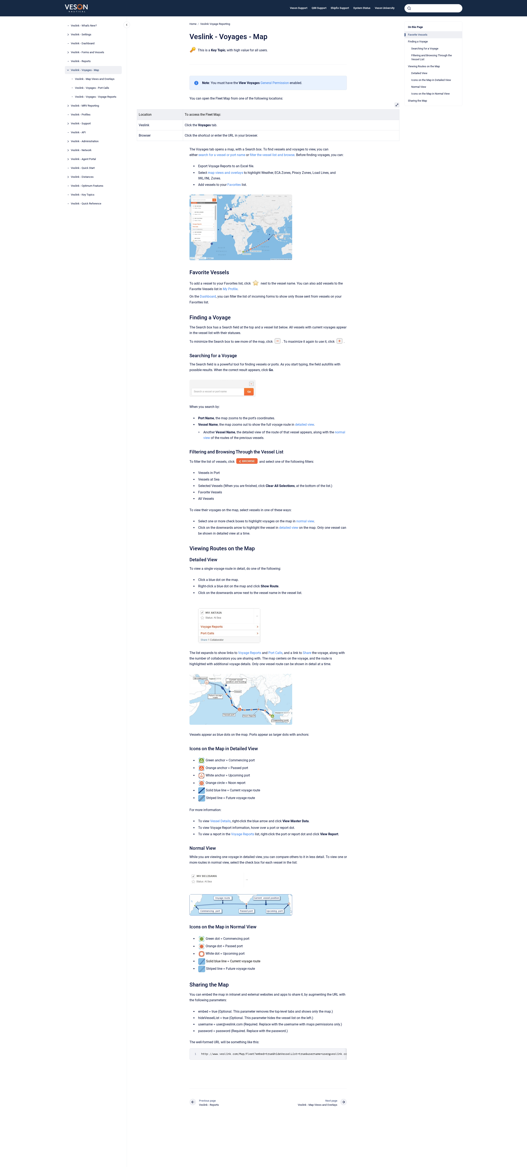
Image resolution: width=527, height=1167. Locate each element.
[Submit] (409, 8)
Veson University (384, 8)
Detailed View (419, 73)
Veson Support (298, 8)
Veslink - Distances (82, 176)
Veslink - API (78, 132)
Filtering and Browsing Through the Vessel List (431, 57)
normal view (305, 521)
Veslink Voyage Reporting (215, 23)
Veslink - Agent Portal (83, 159)
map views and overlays (225, 173)
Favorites (234, 185)
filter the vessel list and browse (272, 155)
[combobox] (433, 8)
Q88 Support (319, 8)
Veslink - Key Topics (82, 194)
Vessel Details (220, 821)
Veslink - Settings (81, 34)
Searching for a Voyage (424, 48)
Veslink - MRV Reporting (85, 105)
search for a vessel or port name (221, 155)
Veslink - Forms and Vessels (87, 52)
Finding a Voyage (418, 41)
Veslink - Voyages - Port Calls (92, 87)
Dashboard (208, 296)
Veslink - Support (81, 123)
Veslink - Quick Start (83, 167)
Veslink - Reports (81, 61)
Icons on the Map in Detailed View (431, 80)
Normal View (418, 86)
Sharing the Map (417, 100)
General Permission (274, 83)
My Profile (230, 289)
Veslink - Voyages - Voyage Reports (95, 96)
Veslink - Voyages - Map (85, 70)
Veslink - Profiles (80, 114)
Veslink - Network (81, 150)
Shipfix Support (340, 8)
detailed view (304, 425)
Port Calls (275, 653)
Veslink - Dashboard (82, 43)
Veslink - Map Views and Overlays (95, 79)
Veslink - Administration (85, 141)
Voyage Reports (249, 653)
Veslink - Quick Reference (86, 203)
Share (307, 653)
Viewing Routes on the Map (424, 66)
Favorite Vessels (417, 34)
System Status (361, 8)
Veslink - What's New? (84, 25)
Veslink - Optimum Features (87, 185)
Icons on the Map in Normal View (430, 93)
